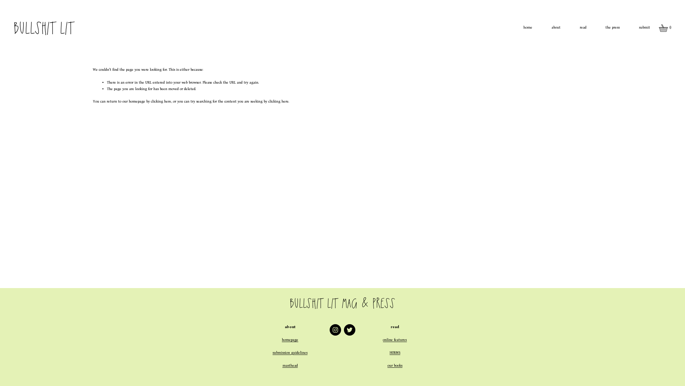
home (527, 27)
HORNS (395, 353)
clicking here (161, 101)
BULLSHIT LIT (43, 28)
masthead (290, 365)
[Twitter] (349, 330)
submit (644, 27)
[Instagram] (335, 330)
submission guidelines (290, 353)
